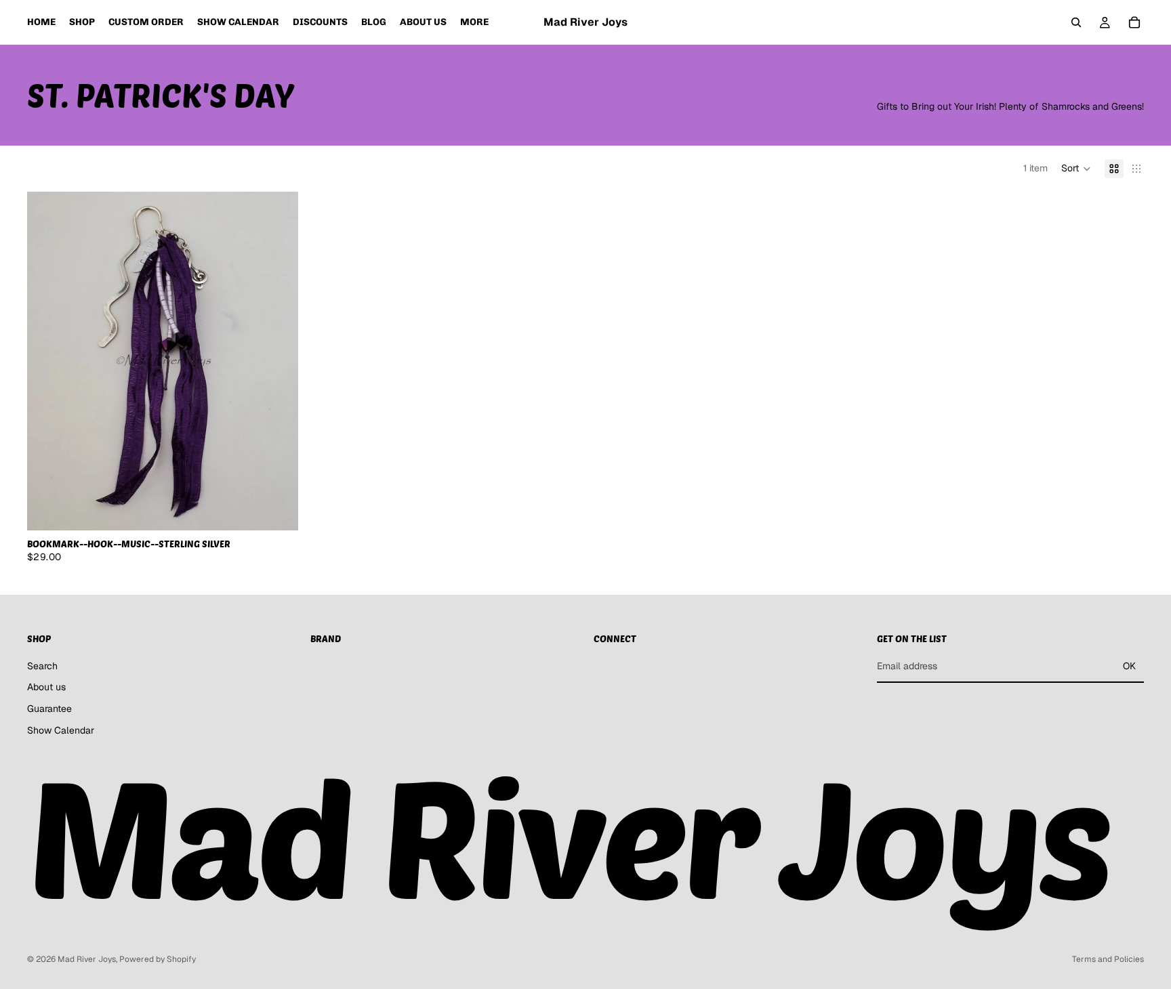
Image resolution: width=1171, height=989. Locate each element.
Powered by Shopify (157, 959)
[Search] (1076, 22)
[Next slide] (278, 361)
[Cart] (1134, 22)
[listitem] (474, 22)
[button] (1076, 169)
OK (1129, 666)
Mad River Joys (87, 959)
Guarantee (49, 708)
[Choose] (277, 509)
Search (42, 666)
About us (46, 687)
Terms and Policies (1108, 959)
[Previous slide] (47, 361)
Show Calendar (60, 730)
